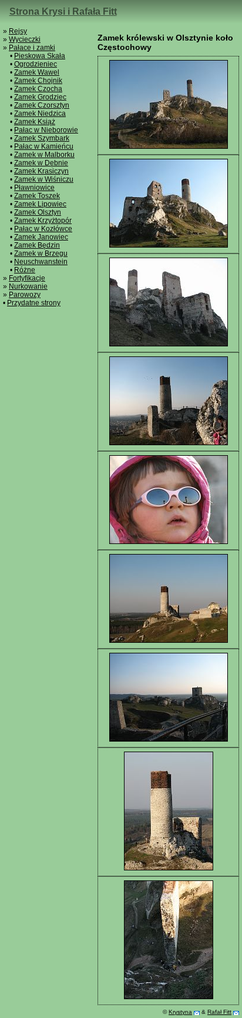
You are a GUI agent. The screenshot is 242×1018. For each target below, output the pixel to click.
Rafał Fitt (219, 1012)
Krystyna (180, 1012)
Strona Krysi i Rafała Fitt (63, 11)
